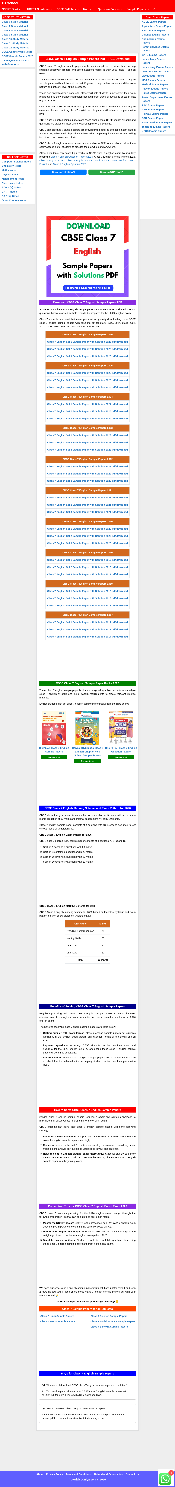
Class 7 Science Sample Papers (109, 1316)
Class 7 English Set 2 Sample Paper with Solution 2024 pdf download (87, 411)
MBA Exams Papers (153, 80)
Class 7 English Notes (52, 160)
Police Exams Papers (154, 93)
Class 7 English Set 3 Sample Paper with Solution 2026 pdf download (87, 356)
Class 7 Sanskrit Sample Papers (109, 1326)
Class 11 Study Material (15, 43)
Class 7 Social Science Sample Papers (113, 1321)
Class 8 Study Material (15, 30)
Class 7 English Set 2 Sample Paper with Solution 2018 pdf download (87, 598)
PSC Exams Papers (153, 105)
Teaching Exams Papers (156, 126)
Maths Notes (9, 170)
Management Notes (13, 179)
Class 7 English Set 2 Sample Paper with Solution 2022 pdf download (87, 473)
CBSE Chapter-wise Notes (17, 52)
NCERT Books (11, 9)
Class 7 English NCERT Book (83, 160)
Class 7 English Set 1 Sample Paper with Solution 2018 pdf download (87, 591)
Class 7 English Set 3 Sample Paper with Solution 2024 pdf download (87, 418)
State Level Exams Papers (157, 122)
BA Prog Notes (10, 196)
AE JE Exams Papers (154, 22)
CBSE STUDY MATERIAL (17, 17)
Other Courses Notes (14, 200)
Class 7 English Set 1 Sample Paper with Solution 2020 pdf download (87, 528)
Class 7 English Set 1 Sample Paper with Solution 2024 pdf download (87, 404)
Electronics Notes (12, 183)
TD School (9, 3)
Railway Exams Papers (155, 114)
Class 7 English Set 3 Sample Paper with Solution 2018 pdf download (87, 605)
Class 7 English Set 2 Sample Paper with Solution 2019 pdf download (87, 567)
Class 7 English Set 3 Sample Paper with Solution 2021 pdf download (87, 512)
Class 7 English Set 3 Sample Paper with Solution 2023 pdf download (87, 449)
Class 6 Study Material (15, 22)
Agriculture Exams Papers (157, 26)
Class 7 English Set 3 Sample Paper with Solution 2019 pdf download (87, 574)
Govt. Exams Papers (157, 17)
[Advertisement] (87, 33)
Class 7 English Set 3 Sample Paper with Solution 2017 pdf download (87, 636)
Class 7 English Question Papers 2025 (72, 156)
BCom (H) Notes (11, 187)
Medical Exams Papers (155, 84)
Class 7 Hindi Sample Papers (57, 1316)
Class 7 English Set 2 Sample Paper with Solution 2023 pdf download (87, 442)
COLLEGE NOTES (17, 157)
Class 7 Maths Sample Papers (57, 1321)
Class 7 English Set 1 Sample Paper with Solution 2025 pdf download (87, 373)
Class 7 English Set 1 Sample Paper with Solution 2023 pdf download (87, 435)
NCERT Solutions (38, 9)
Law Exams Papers (153, 76)
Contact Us (132, 1474)
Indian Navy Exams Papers (157, 67)
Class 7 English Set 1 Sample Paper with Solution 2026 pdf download (87, 341)
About (39, 1474)
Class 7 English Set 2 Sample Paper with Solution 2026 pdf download (87, 349)
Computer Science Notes (16, 161)
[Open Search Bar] (154, 9)
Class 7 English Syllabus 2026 (69, 164)
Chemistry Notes (11, 166)
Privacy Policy (54, 1474)
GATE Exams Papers (154, 55)
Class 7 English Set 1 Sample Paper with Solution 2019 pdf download (87, 560)
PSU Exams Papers (153, 109)
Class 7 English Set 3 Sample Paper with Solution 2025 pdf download (87, 387)
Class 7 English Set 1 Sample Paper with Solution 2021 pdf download (87, 497)
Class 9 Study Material (15, 34)
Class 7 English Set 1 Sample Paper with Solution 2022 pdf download (87, 466)
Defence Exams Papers (155, 34)
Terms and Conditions (78, 1474)
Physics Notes (10, 174)
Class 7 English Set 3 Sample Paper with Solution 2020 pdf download (87, 543)
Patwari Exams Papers (155, 88)
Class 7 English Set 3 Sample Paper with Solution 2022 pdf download (87, 481)
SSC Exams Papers (153, 118)
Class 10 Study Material (15, 39)
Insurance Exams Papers (156, 71)
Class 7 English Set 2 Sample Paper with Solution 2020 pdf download (87, 536)
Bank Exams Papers (153, 30)
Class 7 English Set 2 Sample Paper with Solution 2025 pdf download (87, 380)
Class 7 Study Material (15, 26)
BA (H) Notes (9, 191)
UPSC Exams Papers (154, 131)
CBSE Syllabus (66, 9)
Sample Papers (136, 9)
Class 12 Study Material (15, 47)
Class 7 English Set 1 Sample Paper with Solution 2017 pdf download (87, 622)
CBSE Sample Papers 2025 (17, 56)
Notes (87, 9)
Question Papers (108, 9)
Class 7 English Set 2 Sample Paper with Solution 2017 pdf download (87, 629)
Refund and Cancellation (108, 1474)
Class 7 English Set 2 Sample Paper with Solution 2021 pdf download (87, 504)
